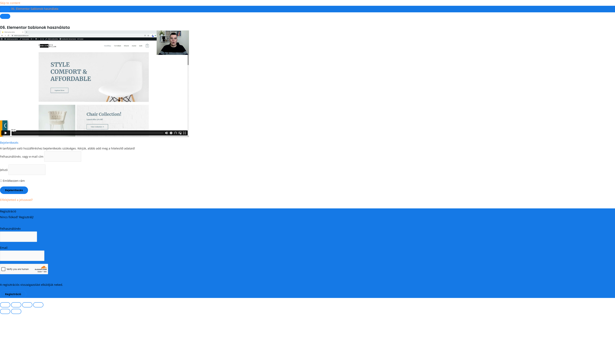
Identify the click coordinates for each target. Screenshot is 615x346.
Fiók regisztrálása (11, 223)
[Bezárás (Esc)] (38, 304)
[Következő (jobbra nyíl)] (16, 311)
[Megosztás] (27, 304)
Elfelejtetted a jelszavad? (16, 200)
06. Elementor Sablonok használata (34, 9)
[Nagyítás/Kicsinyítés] (5, 304)
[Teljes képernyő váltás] (16, 304)
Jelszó (4, 170)
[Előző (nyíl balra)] (5, 311)
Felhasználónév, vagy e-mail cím (21, 156)
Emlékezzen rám (13, 181)
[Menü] (5, 16)
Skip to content (10, 3)
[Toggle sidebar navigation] (5, 9)
